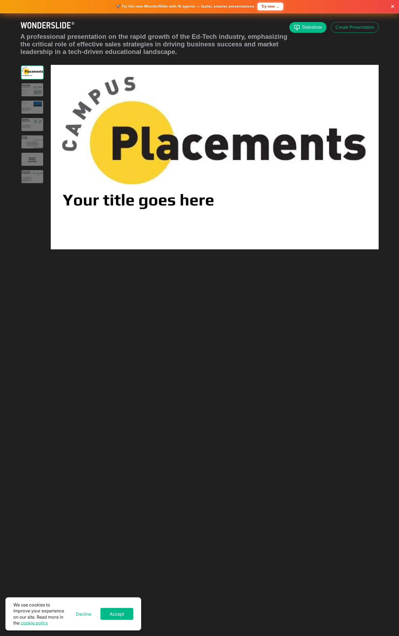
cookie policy (34, 623)
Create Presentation (354, 27)
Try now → (270, 6)
